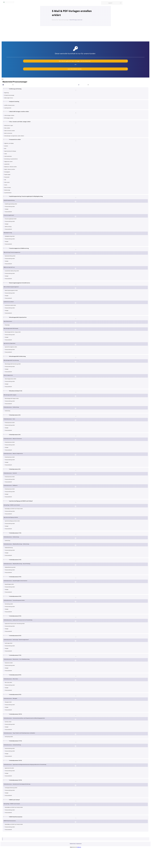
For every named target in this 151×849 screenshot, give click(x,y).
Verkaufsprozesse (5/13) (15, 616)
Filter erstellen (7, 128)
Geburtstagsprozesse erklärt (10, 378)
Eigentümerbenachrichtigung (10, 151)
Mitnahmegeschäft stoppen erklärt (12, 398)
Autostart (6, 145)
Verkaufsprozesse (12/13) (15, 760)
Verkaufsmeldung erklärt (10, 748)
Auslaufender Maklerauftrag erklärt (12, 270)
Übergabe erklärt (8, 702)
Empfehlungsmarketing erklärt (11, 203)
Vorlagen (6, 209)
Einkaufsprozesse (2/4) (14, 415)
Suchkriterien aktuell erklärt (10, 305)
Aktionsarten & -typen (8, 125)
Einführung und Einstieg (15, 88)
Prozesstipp (7, 325)
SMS (5, 179)
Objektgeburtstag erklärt (10, 236)
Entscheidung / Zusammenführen (11, 158)
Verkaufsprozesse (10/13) (15, 714)
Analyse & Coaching (14, 101)
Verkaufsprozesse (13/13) (15, 780)
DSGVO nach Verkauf (14, 799)
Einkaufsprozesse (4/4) (14, 469)
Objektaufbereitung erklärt (10, 567)
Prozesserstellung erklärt (10, 206)
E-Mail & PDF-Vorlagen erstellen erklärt (19, 111)
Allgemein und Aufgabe (9, 143)
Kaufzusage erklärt (8, 643)
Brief (5, 148)
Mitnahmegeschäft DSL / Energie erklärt (13, 332)
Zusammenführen (7, 192)
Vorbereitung (7, 410)
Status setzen (7, 182)
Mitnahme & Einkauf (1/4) (15, 390)
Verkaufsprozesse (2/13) (15, 559)
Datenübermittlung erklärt (10, 255)
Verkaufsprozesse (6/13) (15, 635)
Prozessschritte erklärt (15, 139)
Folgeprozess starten (8, 161)
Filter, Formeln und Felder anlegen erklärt (20, 121)
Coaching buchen (7, 107)
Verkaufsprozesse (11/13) (15, 740)
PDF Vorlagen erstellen (8, 118)
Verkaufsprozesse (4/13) (15, 596)
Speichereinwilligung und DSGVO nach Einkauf (21, 501)
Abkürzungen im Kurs (8, 97)
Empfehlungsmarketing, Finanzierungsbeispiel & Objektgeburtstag (26, 196)
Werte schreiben (7, 187)
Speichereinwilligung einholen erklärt (12, 520)
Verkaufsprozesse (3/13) (15, 576)
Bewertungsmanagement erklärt (11, 290)
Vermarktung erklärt (9, 603)
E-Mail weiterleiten (8, 156)
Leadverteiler (6, 164)
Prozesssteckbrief (8, 211)
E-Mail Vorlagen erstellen (9, 115)
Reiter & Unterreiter (8, 133)
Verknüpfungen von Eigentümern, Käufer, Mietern (14, 135)
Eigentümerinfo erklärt (9, 768)
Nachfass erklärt (8, 721)
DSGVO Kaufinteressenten (15, 816)
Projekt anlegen (7, 174)
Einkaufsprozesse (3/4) (14, 434)
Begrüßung (6, 92)
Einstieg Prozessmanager (9, 95)
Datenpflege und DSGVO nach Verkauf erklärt (14, 807)
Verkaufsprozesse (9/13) (15, 694)
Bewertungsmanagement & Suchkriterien (19, 282)
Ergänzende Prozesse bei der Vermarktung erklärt (15, 623)
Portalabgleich (7, 171)
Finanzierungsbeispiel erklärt (10, 218)
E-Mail (5, 153)
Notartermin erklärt (9, 662)
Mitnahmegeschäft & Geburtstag (17, 356)
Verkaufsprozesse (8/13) (15, 674)
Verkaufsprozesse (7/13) (15, 655)
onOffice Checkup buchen (9, 105)
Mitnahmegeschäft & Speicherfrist (18, 317)
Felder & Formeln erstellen (9, 130)
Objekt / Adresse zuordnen (9, 169)
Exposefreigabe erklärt (9, 584)
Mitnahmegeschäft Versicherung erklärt (13, 363)
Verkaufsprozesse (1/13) (15, 533)
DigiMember (79, 847)
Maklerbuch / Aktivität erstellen (10, 166)
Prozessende (6, 177)
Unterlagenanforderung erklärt (11, 787)
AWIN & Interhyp (8, 226)
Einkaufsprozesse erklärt (10, 422)
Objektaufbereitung (9, 547)
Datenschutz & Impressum (76, 843)
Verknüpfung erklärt (9, 736)
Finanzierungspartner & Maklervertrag (19, 248)
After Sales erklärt (8, 682)
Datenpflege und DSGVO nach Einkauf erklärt (14, 508)
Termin (5, 184)
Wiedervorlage (7, 190)
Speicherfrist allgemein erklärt (11, 346)
